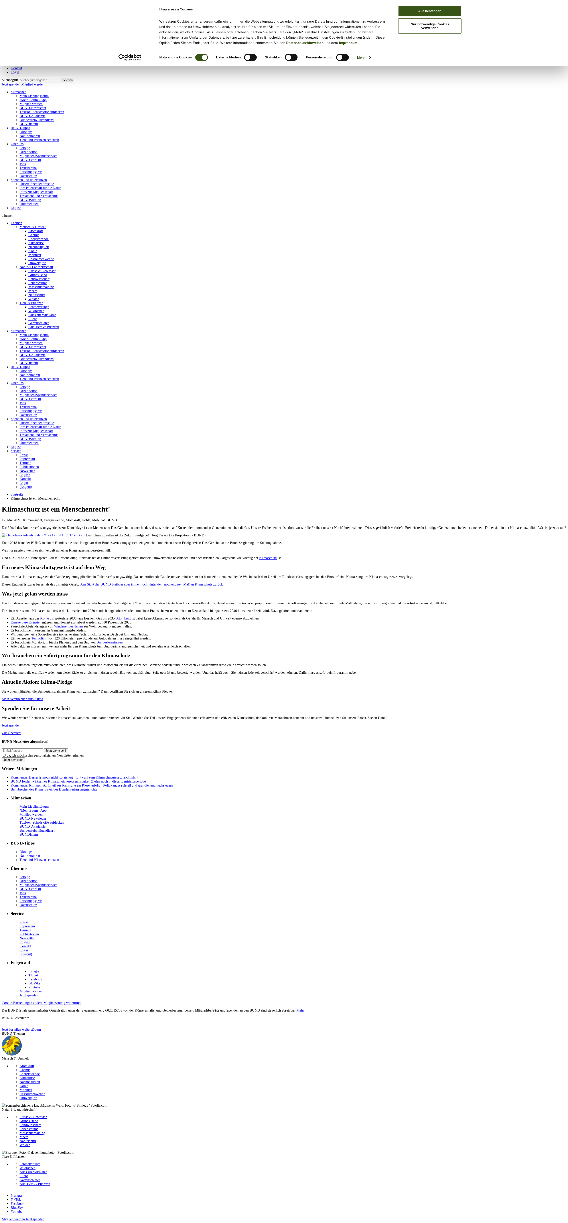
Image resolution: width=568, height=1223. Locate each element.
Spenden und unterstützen (29, 180)
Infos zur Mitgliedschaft (36, 192)
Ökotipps (26, 132)
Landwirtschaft (38, 279)
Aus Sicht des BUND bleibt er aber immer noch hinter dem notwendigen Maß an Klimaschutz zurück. (152, 584)
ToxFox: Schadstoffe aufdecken (42, 112)
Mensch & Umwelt (33, 227)
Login (15, 72)
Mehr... (301, 1010)
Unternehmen (29, 204)
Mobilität (34, 255)
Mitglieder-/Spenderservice (38, 156)
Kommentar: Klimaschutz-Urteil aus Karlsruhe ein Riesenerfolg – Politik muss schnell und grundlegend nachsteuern (92, 785)
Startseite (17, 494)
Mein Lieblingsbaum (34, 96)
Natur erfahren (30, 136)
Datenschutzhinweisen (305, 43)
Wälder (33, 299)
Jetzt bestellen (11, 1029)
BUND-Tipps (20, 128)
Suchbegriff (10, 80)
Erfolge (25, 148)
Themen (16, 223)
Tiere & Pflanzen (31, 303)
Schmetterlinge (38, 307)
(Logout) (26, 487)
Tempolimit (39, 638)
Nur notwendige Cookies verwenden (430, 26)
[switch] (250, 57)
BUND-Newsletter (33, 108)
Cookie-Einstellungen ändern (22, 1003)
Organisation (28, 152)
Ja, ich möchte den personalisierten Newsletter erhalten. (46, 755)
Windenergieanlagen (68, 626)
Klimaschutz (268, 558)
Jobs (23, 164)
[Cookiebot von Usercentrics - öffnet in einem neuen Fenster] (129, 57)
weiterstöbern (31, 1029)
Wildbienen (36, 311)
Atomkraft (35, 231)
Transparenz (28, 168)
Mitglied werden (32, 84)
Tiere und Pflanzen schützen (39, 140)
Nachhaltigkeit (38, 247)
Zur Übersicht (11, 733)
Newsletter (27, 471)
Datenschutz (28, 176)
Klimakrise (36, 243)
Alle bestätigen (429, 11)
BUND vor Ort (30, 160)
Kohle (32, 251)
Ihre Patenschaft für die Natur (40, 188)
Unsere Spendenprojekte (37, 184)
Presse (24, 455)
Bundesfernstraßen (110, 642)
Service (16, 451)
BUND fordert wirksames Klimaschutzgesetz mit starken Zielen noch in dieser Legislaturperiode (78, 781)
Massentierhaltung (41, 287)
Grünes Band (37, 275)
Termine (25, 463)
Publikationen (29, 467)
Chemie (33, 235)
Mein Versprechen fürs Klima (22, 699)
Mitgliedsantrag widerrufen (62, 1003)
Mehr (361, 57)
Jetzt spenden (11, 84)
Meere (32, 291)
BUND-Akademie (32, 116)
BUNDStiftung (30, 200)
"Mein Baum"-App (33, 100)
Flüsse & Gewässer (41, 271)
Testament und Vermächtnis (39, 196)
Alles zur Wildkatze (42, 315)
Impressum (348, 43)
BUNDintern (29, 124)
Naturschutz (36, 295)
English (16, 208)
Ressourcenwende (41, 259)
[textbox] (39, 80)
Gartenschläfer (38, 323)
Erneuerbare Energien (26, 622)
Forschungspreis (31, 172)
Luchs (32, 319)
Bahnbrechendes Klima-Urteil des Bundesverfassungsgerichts (54, 789)
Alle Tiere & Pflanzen (43, 327)
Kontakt (16, 68)
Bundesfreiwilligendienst (37, 120)
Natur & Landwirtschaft (36, 267)
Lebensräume (37, 283)
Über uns (17, 144)
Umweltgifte (37, 263)
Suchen (68, 80)
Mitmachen (18, 92)
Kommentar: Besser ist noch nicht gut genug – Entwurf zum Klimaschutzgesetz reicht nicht (74, 777)
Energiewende (38, 239)
